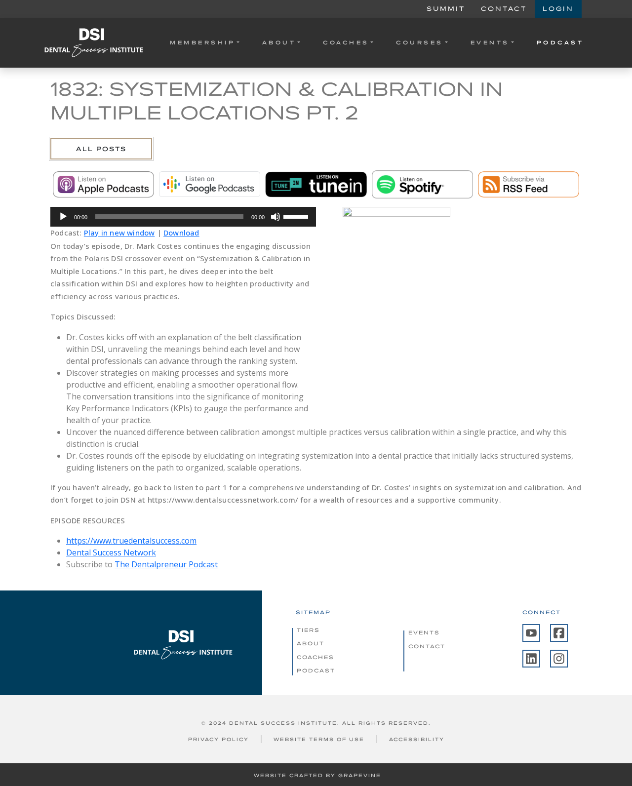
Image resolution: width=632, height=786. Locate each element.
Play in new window (119, 232)
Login (558, 8)
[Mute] (275, 217)
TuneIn (315, 184)
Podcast (560, 42)
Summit (446, 8)
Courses (419, 42)
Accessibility (416, 739)
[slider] (297, 216)
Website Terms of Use (319, 739)
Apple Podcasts (103, 184)
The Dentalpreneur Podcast (166, 564)
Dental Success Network (111, 552)
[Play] (63, 217)
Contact (504, 8)
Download (181, 232)
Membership (202, 42)
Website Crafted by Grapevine (317, 775)
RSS (528, 184)
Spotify (422, 184)
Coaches (346, 42)
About (279, 42)
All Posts (101, 149)
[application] (183, 217)
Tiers (308, 630)
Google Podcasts (209, 184)
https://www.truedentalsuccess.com (131, 540)
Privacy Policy (218, 739)
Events (490, 42)
